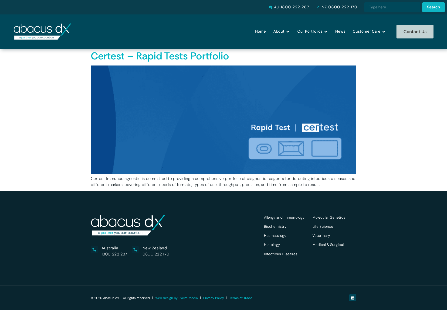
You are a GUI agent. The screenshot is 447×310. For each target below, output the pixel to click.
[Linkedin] (352, 297)
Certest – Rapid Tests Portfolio (160, 55)
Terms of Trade (240, 298)
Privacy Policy (213, 298)
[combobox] (392, 7)
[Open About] (288, 31)
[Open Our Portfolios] (326, 31)
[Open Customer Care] (384, 31)
